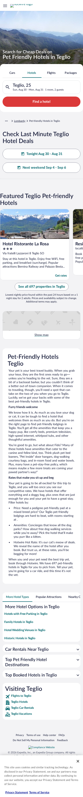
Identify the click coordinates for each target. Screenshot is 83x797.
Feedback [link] (62, 740)
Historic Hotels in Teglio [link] (19, 638)
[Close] (78, 761)
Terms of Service (39, 792)
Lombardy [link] (19, 121)
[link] (41, 696)
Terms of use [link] (33, 735)
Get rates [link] (61, 275)
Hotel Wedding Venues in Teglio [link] (24, 630)
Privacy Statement (16, 792)
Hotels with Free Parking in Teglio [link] (25, 613)
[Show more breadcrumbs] (6, 121)
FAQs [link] (62, 735)
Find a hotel (41, 101)
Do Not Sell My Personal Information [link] (33, 740)
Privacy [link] (20, 735)
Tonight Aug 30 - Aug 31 (44, 154)
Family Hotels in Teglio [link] (18, 622)
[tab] (12, 73)
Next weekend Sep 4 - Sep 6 (44, 167)
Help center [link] (49, 735)
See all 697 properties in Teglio (41, 286)
